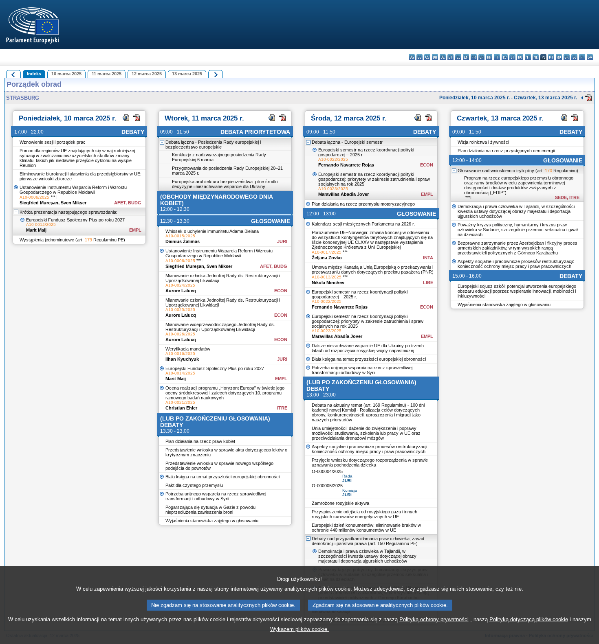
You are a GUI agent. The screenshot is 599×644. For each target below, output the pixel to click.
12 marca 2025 (147, 73)
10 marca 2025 (66, 73)
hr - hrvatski (489, 57)
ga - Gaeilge (481, 57)
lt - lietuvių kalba (512, 57)
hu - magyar (520, 57)
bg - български (412, 57)
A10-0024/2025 (180, 285)
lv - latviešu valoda (505, 57)
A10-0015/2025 (180, 236)
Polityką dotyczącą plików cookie (528, 619)
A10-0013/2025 (326, 277)
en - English (466, 57)
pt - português (551, 57)
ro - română (559, 57)
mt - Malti (528, 57)
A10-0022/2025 (333, 159)
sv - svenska (590, 57)
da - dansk (435, 57)
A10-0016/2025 (180, 353)
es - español (419, 57)
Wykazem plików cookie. (299, 629)
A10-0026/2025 (180, 334)
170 (548, 170)
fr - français (474, 57)
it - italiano (497, 57)
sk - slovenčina (567, 57)
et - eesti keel (450, 57)
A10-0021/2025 (180, 402)
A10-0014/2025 (41, 224)
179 (88, 239)
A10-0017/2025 (326, 252)
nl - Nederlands (536, 57)
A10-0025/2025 (180, 309)
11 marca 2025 (106, 73)
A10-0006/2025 (34, 197)
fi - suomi (582, 57)
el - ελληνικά (458, 57)
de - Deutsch (443, 57)
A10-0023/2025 (333, 188)
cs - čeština (427, 57)
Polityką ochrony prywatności (434, 619)
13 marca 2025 (187, 73)
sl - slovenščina (574, 57)
